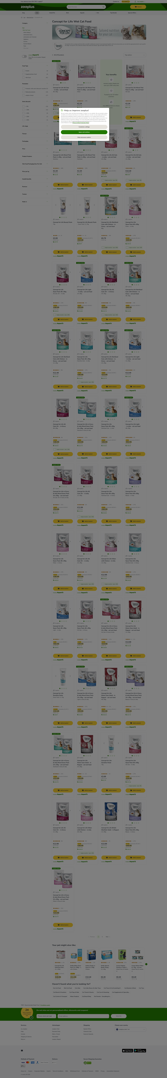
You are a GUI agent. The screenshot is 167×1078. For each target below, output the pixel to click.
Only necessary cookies (84, 137)
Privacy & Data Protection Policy (81, 122)
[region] (84, 124)
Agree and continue (84, 132)
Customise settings (84, 127)
